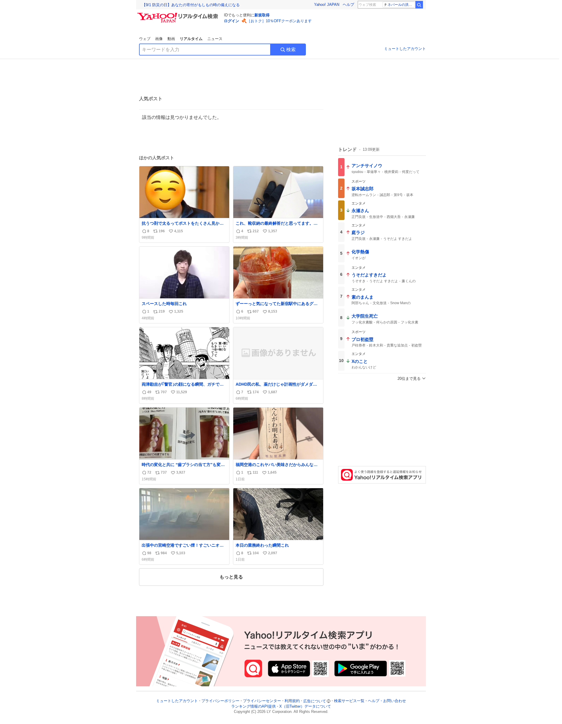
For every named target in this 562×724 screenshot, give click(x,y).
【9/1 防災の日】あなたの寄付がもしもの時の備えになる (191, 5)
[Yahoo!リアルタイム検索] (178, 14)
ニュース (214, 39)
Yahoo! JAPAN (326, 4)
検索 (291, 49)
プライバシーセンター (262, 701)
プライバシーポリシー (220, 701)
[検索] (419, 4)
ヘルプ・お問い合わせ (387, 701)
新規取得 (262, 15)
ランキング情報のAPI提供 (253, 706)
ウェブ (144, 39)
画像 (159, 39)
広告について (314, 701)
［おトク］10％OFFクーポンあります (279, 21)
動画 (171, 39)
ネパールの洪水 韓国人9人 (401, 5)
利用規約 (292, 701)
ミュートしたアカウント (405, 48)
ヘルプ (348, 4)
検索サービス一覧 (349, 701)
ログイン (231, 21)
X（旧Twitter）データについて (305, 706)
